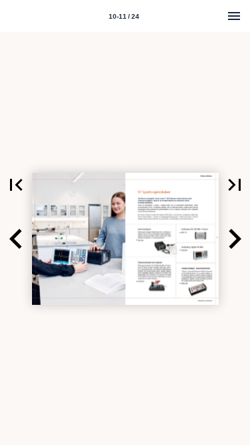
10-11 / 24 (124, 16)
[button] (16, 185)
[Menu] (234, 16)
